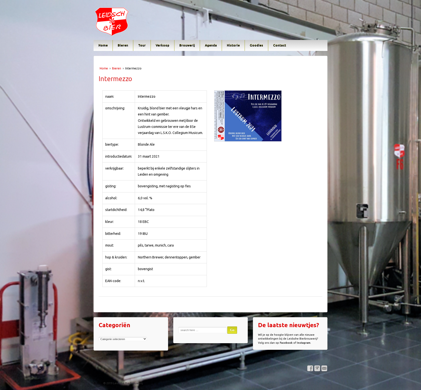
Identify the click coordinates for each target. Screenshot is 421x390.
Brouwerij (187, 45)
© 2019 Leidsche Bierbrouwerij (123, 383)
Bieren (123, 45)
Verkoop (162, 45)
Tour (142, 45)
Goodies (256, 45)
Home (103, 45)
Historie (233, 45)
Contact (279, 45)
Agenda (211, 45)
